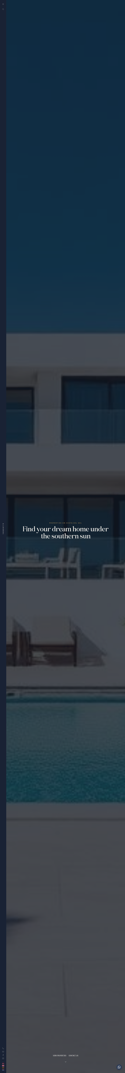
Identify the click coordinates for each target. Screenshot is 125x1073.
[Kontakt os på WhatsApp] (119, 1067)
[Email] (3, 1052)
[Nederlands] (3, 1070)
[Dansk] (3, 1063)
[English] (3, 1065)
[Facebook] (3, 1055)
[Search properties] (3, 9)
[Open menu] (3, 4)
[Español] (3, 1068)
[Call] (3, 1048)
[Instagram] (3, 1058)
